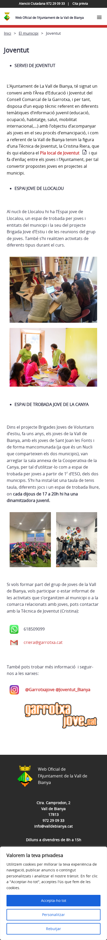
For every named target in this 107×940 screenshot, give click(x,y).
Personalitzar (53, 914)
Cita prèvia (80, 3)
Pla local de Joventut (59, 153)
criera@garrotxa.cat (43, 642)
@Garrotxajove (40, 689)
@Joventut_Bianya (73, 689)
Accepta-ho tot (53, 900)
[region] (53, 893)
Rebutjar (53, 928)
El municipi (28, 33)
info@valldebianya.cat (53, 826)
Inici (7, 33)
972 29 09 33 (53, 820)
